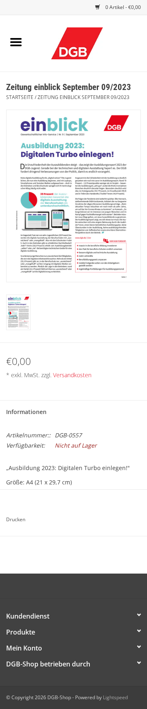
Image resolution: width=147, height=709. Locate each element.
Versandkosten (72, 375)
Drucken (15, 519)
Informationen (26, 412)
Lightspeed (115, 697)
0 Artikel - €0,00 (122, 7)
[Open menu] (16, 42)
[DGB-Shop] (89, 43)
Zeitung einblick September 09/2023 (83, 97)
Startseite (19, 97)
